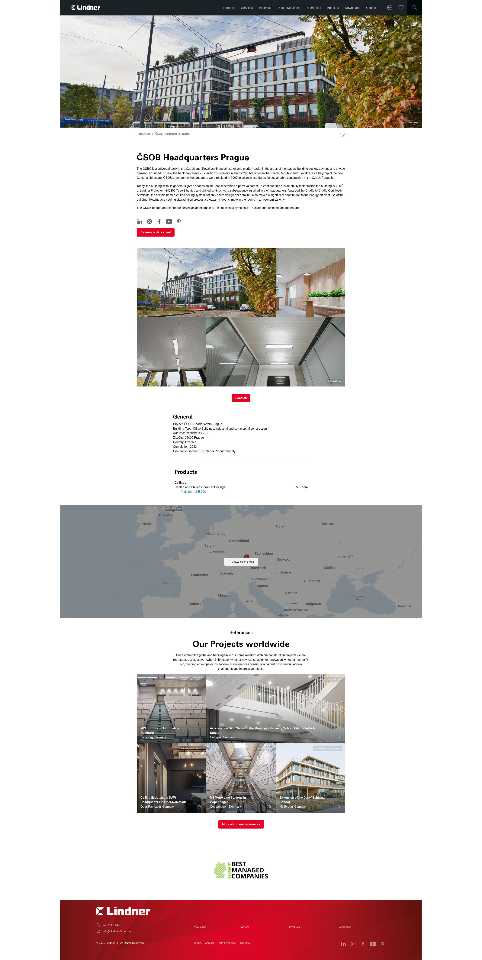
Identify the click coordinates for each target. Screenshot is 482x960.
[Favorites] (401, 7)
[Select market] (389, 7)
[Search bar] (414, 7)
